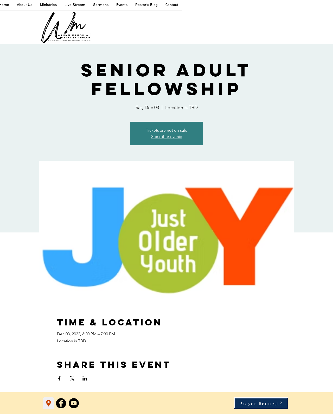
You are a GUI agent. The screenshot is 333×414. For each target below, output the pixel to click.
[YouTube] (74, 403)
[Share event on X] (72, 378)
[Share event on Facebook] (59, 378)
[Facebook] (61, 403)
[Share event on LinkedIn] (84, 378)
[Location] (48, 403)
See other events (166, 136)
